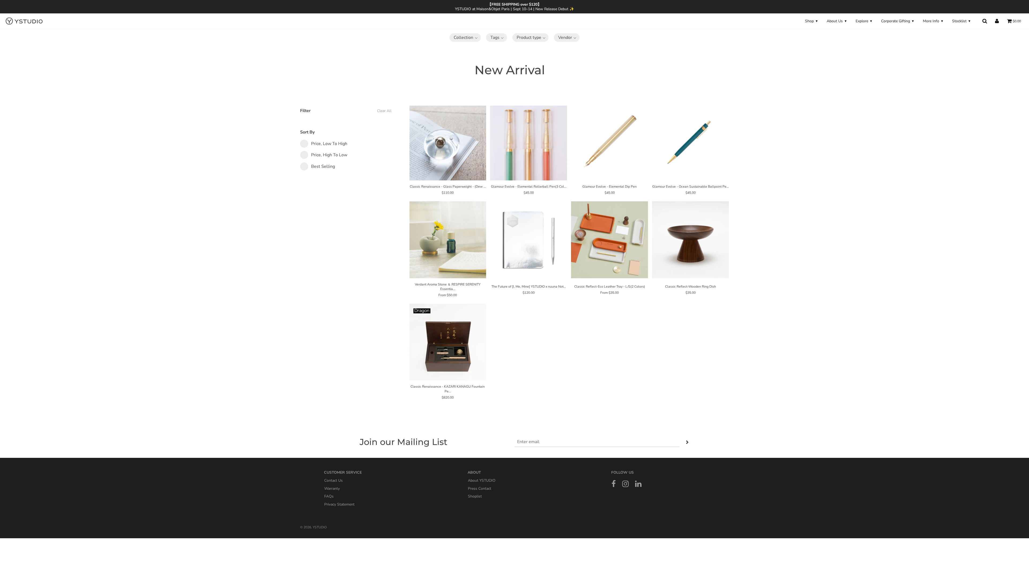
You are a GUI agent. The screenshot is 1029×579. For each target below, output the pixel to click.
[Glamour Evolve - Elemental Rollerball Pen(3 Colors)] (528, 141)
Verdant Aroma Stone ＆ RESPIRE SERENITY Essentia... (447, 286)
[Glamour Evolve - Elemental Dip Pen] (609, 141)
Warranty (332, 488)
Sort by (307, 132)
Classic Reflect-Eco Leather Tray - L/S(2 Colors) (609, 286)
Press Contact (479, 488)
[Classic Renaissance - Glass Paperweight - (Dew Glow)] (447, 141)
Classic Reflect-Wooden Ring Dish (690, 286)
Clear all (384, 110)
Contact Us (333, 480)
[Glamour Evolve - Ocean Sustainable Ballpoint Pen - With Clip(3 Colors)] (690, 141)
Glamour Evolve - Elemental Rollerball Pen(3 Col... (528, 186)
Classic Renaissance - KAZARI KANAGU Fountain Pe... (448, 388)
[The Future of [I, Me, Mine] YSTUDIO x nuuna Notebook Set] (528, 239)
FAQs (329, 496)
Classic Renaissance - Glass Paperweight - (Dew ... (448, 186)
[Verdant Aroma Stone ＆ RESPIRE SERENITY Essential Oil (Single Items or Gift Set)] (447, 239)
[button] (465, 37)
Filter (346, 111)
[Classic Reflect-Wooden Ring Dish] (690, 239)
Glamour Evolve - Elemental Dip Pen (609, 186)
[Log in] (997, 21)
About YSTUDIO (481, 480)
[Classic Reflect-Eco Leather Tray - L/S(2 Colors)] (609, 239)
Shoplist (475, 496)
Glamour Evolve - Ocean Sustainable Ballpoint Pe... (690, 186)
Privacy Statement (339, 504)
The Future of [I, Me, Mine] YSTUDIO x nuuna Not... (528, 286)
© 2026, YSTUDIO (313, 527)
